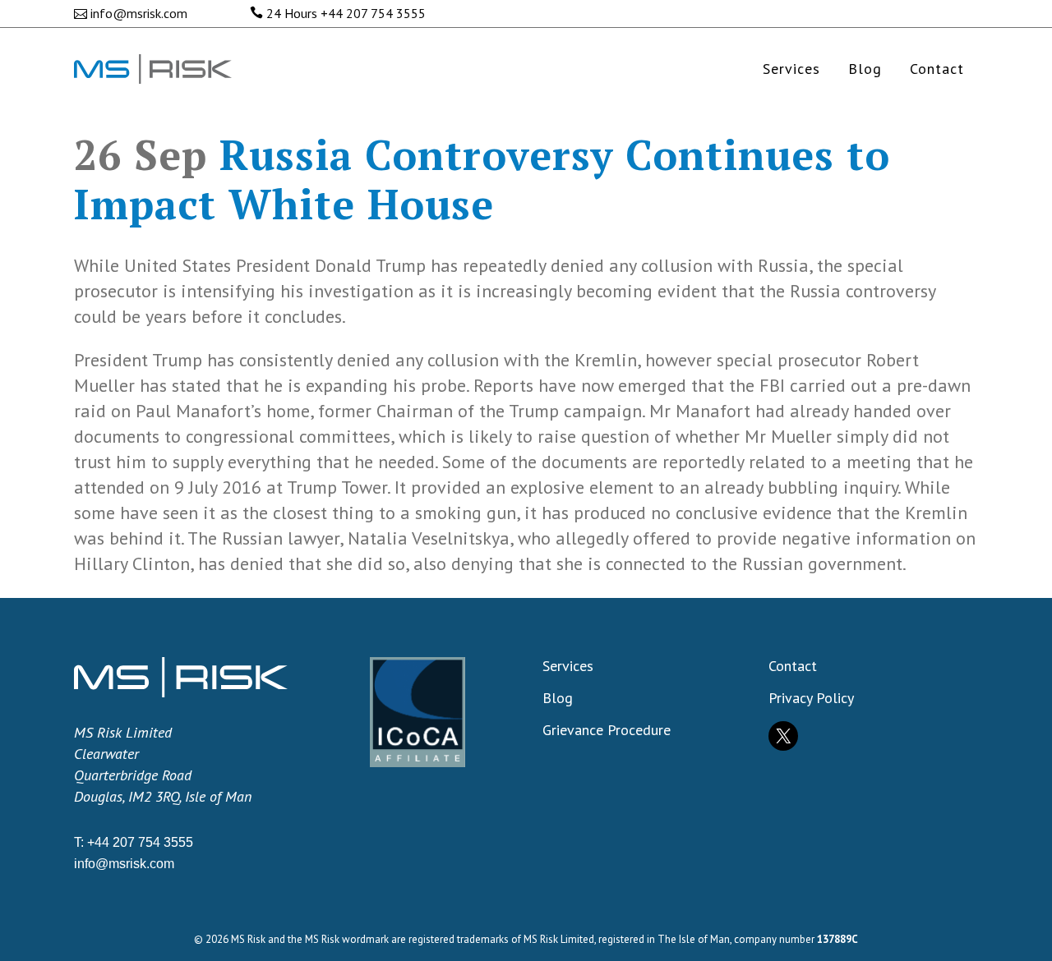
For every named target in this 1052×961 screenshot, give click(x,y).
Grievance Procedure (606, 730)
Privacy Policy (811, 698)
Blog (557, 698)
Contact (792, 666)
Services (567, 666)
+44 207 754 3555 (373, 13)
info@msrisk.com (138, 13)
